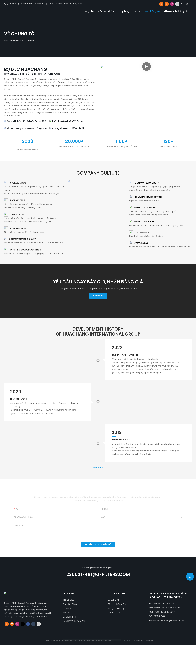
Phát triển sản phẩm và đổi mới (68, 121)
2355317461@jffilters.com (98, 574)
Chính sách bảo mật (144, 640)
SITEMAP (127, 640)
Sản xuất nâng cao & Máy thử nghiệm (26, 128)
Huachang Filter (11, 40)
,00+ (74, 141)
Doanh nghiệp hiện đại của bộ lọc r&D (26, 121)
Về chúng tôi (28, 40)
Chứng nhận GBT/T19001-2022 (68, 128)
